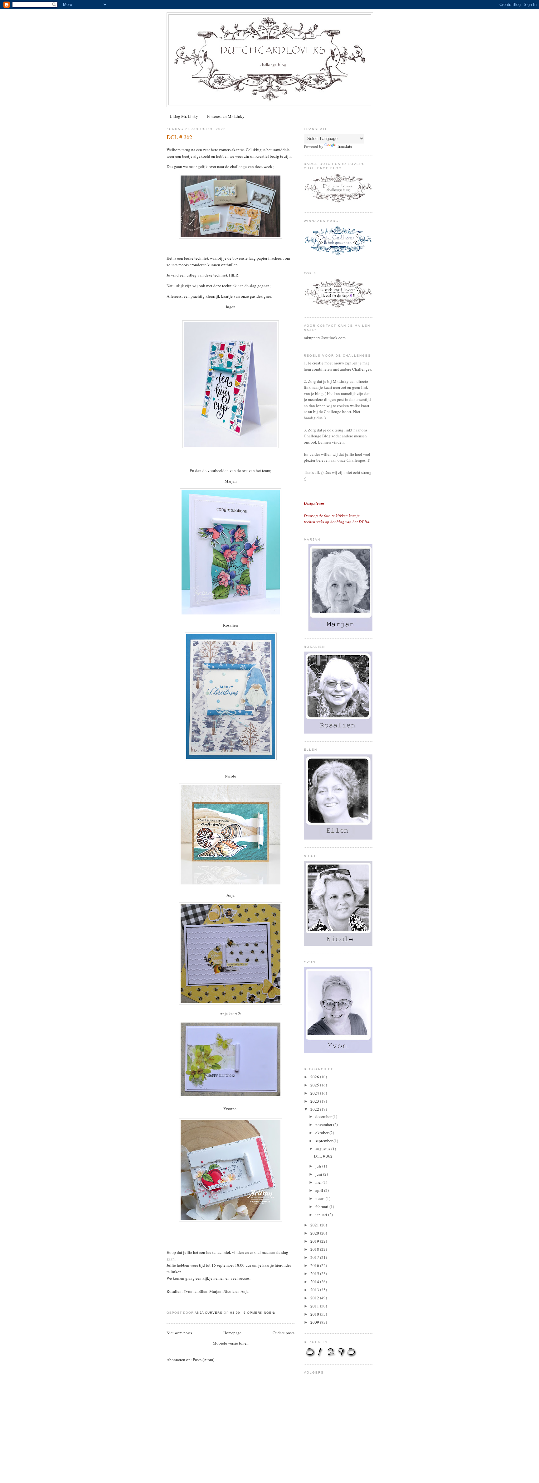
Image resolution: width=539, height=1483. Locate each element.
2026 (315, 1077)
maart (320, 1198)
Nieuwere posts (179, 1333)
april (319, 1190)
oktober (322, 1132)
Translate (344, 146)
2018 (315, 1249)
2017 (315, 1257)
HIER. (233, 275)
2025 (315, 1085)
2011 (315, 1306)
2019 (315, 1241)
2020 (315, 1233)
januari (321, 1214)
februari (322, 1206)
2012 (315, 1298)
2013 (315, 1290)
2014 (315, 1281)
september (324, 1141)
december (324, 1116)
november (324, 1124)
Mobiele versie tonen (231, 1343)
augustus (323, 1149)
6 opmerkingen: (260, 1312)
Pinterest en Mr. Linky (226, 116)
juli (318, 1166)
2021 (315, 1225)
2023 (315, 1101)
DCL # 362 (179, 137)
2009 (315, 1322)
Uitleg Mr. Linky (184, 116)
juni (319, 1174)
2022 (315, 1109)
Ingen (231, 307)
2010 (315, 1314)
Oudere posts (283, 1333)
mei (319, 1182)
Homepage (232, 1333)
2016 (315, 1265)
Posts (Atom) (203, 1359)
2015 (315, 1273)
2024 (315, 1093)
